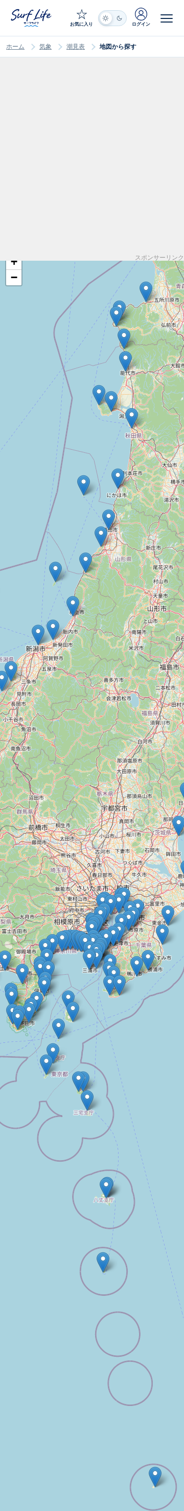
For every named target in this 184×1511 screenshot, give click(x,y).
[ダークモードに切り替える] (112, 18)
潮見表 (75, 46)
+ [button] (14, 261)
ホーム (15, 46)
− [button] (14, 277)
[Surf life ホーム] (32, 18)
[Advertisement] (92, 162)
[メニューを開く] (166, 18)
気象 (45, 46)
